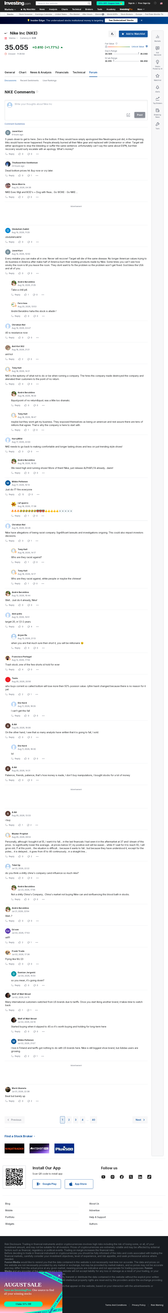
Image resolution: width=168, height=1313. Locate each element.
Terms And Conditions (116, 1305)
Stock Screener (25, 14)
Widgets (9, 1223)
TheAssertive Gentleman (25, 162)
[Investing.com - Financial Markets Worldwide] (18, 3)
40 (93, 1119)
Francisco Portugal (22, 656)
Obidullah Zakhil (20, 229)
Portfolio (9, 1217)
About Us (94, 1203)
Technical (79, 72)
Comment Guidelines (15, 124)
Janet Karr (17, 131)
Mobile (9, 1210)
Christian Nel (18, 325)
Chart (22, 72)
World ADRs (112, 14)
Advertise (94, 1210)
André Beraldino (26, 282)
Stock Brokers (127, 14)
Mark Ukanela (19, 1088)
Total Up (16, 865)
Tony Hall (16, 368)
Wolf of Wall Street (21, 994)
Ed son (15, 929)
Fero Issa (22, 303)
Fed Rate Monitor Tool (155, 14)
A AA (14, 724)
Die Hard (22, 703)
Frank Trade (18, 951)
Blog (7, 1203)
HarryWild (17, 438)
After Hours (87, 14)
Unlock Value (138, 46)
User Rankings (50, 80)
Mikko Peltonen (20, 481)
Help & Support (97, 1217)
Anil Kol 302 (18, 346)
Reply (11, 154)
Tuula (15, 678)
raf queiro (23, 503)
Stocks (10, 14)
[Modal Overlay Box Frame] (31, 1292)
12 (23, 494)
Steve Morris (18, 184)
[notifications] (155, 3)
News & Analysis (41, 72)
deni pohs (17, 614)
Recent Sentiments (29, 80)
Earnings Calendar (43, 14)
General (10, 72)
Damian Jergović (26, 972)
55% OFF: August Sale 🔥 (110, 3)
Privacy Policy (139, 1305)
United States (61, 14)
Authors (93, 1223)
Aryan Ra (22, 635)
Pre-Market (75, 14)
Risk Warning (157, 1305)
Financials (62, 72)
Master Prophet (20, 833)
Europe (139, 14)
